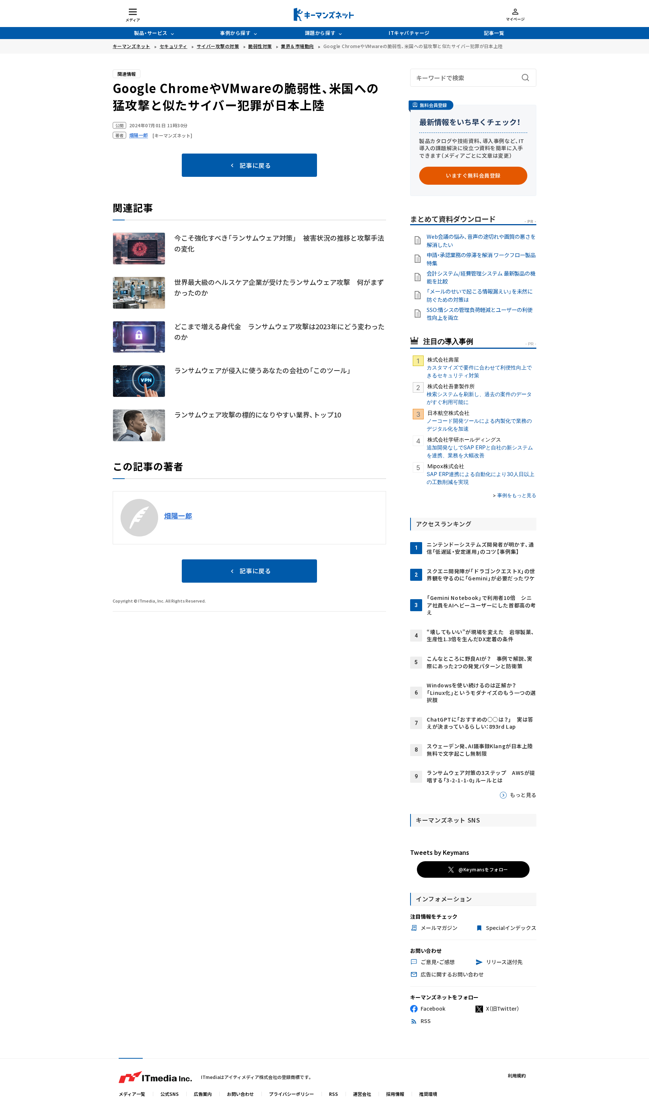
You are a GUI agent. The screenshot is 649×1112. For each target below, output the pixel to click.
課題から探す (320, 32)
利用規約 (517, 1075)
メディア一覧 (132, 1094)
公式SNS (169, 1094)
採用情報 (395, 1094)
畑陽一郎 (178, 515)
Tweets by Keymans (439, 852)
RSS (333, 1094)
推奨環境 (428, 1094)
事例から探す (235, 32)
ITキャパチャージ (409, 32)
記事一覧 (494, 32)
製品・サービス (151, 32)
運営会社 (362, 1094)
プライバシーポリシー (291, 1094)
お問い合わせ (240, 1094)
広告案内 (203, 1094)
